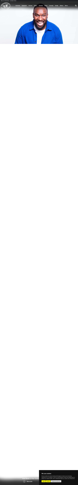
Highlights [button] (24, 5)
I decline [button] (48, 481)
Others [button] (61, 5)
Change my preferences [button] (56, 481)
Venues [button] (30, 5)
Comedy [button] (51, 5)
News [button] (66, 5)
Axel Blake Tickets (13, 0)
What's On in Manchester (5, 0)
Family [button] (56, 5)
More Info (29, 481)
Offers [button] (35, 5)
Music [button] (46, 5)
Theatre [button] (41, 5)
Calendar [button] (17, 5)
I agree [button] (43, 481)
